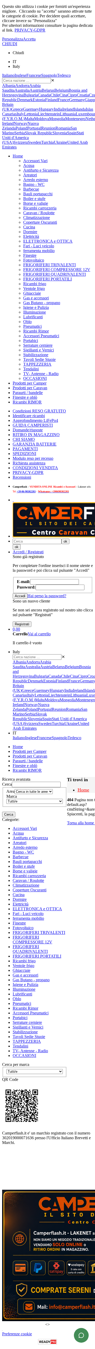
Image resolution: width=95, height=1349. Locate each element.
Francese (33, 75)
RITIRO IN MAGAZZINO (36, 434)
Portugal (34, 128)
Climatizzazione (36, 217)
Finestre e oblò (25, 397)
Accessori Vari (35, 161)
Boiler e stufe (34, 198)
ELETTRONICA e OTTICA (48, 241)
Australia (22, 90)
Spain (72, 133)
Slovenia (60, 133)
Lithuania (68, 114)
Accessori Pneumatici (41, 336)
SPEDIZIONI (24, 453)
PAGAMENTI (25, 449)
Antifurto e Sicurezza (41, 170)
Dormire (30, 231)
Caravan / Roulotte (39, 213)
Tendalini (31, 369)
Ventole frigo (34, 288)
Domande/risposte (28, 430)
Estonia (39, 100)
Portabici (30, 340)
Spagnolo (49, 75)
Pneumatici (32, 326)
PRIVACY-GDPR (30, 30)
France (63, 100)
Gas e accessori (36, 298)
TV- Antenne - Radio (41, 373)
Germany (77, 100)
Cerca (7, 784)
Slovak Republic (39, 133)
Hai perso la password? (46, 596)
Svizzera (20, 142)
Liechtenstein (49, 114)
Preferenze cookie (17, 1334)
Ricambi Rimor (36, 331)
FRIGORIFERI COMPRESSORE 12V (56, 269)
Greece (17, 109)
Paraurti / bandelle (28, 392)
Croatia (83, 95)
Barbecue (31, 189)
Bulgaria (30, 95)
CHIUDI (9, 44)
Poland (21, 128)
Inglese (20, 75)
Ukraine (60, 142)
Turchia (47, 142)
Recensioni (22, 477)
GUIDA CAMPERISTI (33, 425)
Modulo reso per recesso (33, 458)
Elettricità (31, 236)
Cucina (29, 227)
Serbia (19, 133)
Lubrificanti (33, 317)
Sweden (34, 142)
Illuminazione (34, 312)
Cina (63, 95)
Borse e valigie (35, 203)
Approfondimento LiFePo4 (35, 420)
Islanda (80, 109)
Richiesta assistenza (29, 463)
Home (18, 156)
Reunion (48, 128)
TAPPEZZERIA (37, 364)
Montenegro (75, 118)
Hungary (46, 109)
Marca (11, 796)
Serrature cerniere (38, 345)
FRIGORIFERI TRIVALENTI (49, 265)
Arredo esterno (35, 179)
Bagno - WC (34, 184)
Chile (54, 95)
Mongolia (57, 118)
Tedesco (64, 75)
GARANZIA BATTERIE (34, 444)
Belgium (61, 90)
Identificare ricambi (29, 415)
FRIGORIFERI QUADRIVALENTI (54, 274)
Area (10, 791)
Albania (8, 85)
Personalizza (12, 39)
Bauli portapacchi (38, 194)
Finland (51, 100)
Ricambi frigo (34, 284)
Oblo (27, 321)
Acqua (28, 165)
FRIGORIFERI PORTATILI (47, 279)
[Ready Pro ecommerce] (47, 1342)
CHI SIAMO (24, 439)
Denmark (25, 100)
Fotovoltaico (33, 260)
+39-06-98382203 (26, 491)
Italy (20, 114)
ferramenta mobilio (39, 250)
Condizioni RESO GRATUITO (39, 411)
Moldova (41, 118)
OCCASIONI (35, 378)
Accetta (29, 39)
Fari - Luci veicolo (38, 246)
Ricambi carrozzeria (39, 208)
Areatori (30, 175)
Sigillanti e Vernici (38, 350)
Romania (62, 128)
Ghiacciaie (32, 293)
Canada (44, 95)
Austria (36, 90)
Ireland (68, 109)
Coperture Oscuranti (40, 222)
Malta (29, 118)
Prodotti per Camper (29, 383)
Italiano (8, 75)
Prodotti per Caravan (30, 388)
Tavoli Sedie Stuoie (39, 359)
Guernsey (31, 109)
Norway (20, 123)
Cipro (72, 95)
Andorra (22, 85)
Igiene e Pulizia (36, 307)
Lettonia (31, 114)
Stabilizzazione (35, 354)
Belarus (48, 90)
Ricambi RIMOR (27, 402)
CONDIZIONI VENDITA (35, 468)
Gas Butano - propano (41, 302)
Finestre (29, 255)
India (58, 109)
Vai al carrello (39, 634)
